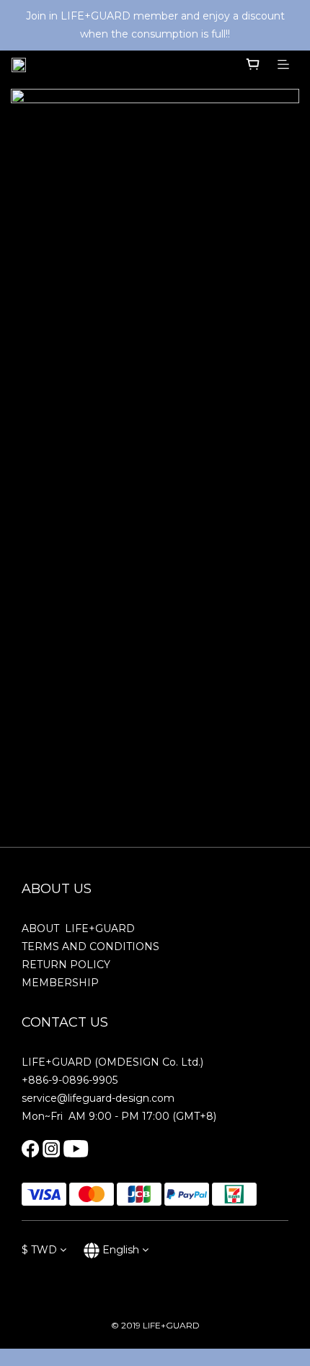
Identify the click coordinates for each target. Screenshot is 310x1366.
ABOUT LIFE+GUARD (78, 928)
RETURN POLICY (66, 964)
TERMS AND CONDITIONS (90, 946)
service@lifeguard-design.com (98, 1098)
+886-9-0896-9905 (70, 1080)
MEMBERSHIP (60, 982)
